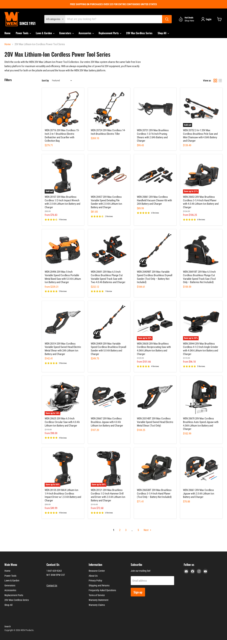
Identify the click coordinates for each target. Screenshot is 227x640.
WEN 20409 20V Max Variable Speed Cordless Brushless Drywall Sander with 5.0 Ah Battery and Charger (108, 349)
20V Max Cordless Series (139, 33)
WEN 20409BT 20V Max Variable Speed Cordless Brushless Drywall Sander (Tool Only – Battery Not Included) (154, 277)
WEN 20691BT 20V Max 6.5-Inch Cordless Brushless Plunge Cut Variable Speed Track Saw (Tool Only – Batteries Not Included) (199, 277)
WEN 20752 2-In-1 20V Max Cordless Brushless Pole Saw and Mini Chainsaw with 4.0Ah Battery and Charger (200, 135)
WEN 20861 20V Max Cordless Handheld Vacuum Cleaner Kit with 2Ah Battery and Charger (154, 200)
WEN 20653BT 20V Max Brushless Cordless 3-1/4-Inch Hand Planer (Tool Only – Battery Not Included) (154, 493)
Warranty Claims (97, 605)
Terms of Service (97, 595)
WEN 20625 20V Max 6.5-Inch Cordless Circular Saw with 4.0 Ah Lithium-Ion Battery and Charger (62, 422)
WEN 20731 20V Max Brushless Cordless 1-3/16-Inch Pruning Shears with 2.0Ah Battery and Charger (153, 135)
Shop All (162, 33)
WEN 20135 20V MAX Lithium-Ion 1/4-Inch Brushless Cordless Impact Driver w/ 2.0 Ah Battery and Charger (63, 495)
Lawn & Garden (44, 33)
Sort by (45, 80)
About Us (93, 575)
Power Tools (22, 33)
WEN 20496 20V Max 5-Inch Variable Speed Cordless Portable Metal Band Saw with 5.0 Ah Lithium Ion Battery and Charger (63, 277)
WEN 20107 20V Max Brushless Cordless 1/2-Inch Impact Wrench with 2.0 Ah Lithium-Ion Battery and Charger (62, 202)
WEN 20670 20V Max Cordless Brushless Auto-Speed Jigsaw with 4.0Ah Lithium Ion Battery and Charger (200, 424)
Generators (65, 33)
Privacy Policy (95, 580)
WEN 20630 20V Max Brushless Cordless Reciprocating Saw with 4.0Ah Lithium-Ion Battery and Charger (154, 349)
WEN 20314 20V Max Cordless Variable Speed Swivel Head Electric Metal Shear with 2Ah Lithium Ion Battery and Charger (63, 349)
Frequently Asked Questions (102, 590)
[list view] (220, 80)
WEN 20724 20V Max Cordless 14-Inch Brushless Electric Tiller (108, 132)
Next (146, 530)
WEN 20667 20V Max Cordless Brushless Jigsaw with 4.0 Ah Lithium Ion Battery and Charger (107, 422)
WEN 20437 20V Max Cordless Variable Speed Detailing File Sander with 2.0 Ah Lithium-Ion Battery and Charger (106, 202)
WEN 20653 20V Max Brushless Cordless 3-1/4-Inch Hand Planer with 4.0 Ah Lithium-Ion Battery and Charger (200, 202)
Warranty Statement (98, 600)
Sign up (138, 592)
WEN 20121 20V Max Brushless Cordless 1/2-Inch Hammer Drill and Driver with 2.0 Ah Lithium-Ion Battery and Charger (108, 495)
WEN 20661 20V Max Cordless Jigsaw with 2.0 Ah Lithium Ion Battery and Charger (198, 493)
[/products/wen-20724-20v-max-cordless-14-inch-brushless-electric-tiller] (109, 109)
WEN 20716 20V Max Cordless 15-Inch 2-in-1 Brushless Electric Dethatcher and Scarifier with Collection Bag (62, 135)
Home (7, 33)
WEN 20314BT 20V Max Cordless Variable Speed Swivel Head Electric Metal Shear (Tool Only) (155, 422)
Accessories (85, 33)
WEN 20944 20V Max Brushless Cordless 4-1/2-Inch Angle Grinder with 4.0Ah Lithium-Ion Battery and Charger (200, 349)
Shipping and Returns (99, 585)
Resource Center (97, 570)
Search (7, 626)
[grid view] (215, 80)
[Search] (167, 19)
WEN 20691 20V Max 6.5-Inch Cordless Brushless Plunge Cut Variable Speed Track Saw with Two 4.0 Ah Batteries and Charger (108, 277)
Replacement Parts (109, 33)
